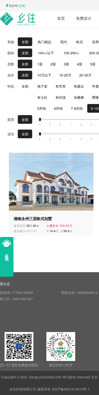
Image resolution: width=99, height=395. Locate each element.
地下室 (42, 86)
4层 (79, 64)
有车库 (61, 86)
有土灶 (42, 97)
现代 (63, 41)
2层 (53, 64)
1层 (40, 64)
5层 (92, 64)
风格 (10, 41)
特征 (10, 86)
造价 (10, 75)
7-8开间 (77, 108)
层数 (10, 64)
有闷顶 (61, 97)
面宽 (10, 119)
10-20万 (65, 75)
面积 (10, 52)
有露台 (79, 86)
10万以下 (44, 75)
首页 (61, 18)
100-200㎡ (71, 52)
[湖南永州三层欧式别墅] (52, 181)
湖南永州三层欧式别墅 (33, 218)
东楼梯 (79, 97)
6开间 (58, 108)
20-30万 (85, 75)
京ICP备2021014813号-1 (71, 389)
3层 (66, 64)
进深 (10, 134)
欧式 (79, 41)
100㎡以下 (46, 52)
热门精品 (44, 41)
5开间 (41, 108)
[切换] (21, 5)
